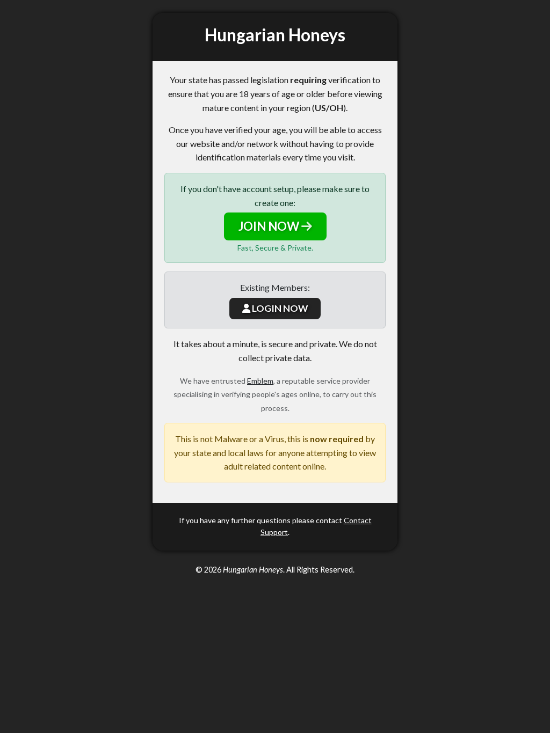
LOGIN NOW (279, 308)
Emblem (260, 380)
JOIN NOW (269, 226)
